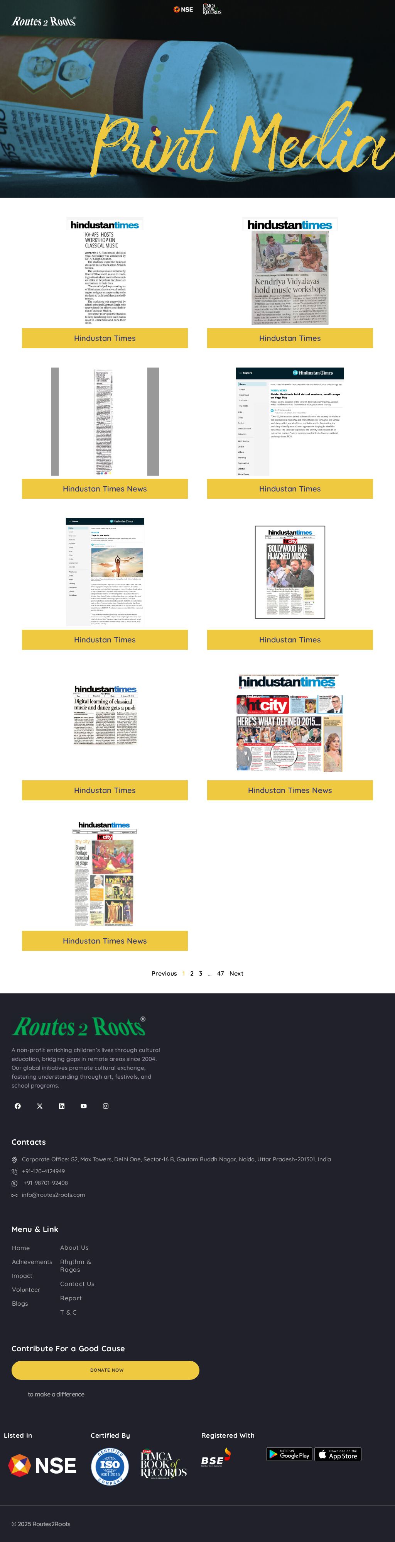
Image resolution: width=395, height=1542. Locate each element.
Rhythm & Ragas (75, 1265)
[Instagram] (106, 1106)
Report (71, 1298)
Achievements (32, 1262)
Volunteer (26, 1289)
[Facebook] (18, 1106)
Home (21, 1248)
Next (236, 973)
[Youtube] (84, 1106)
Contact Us (77, 1284)
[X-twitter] (40, 1106)
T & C (68, 1312)
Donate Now (107, 1370)
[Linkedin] (62, 1106)
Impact (22, 1275)
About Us (74, 1247)
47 (220, 973)
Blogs (20, 1303)
